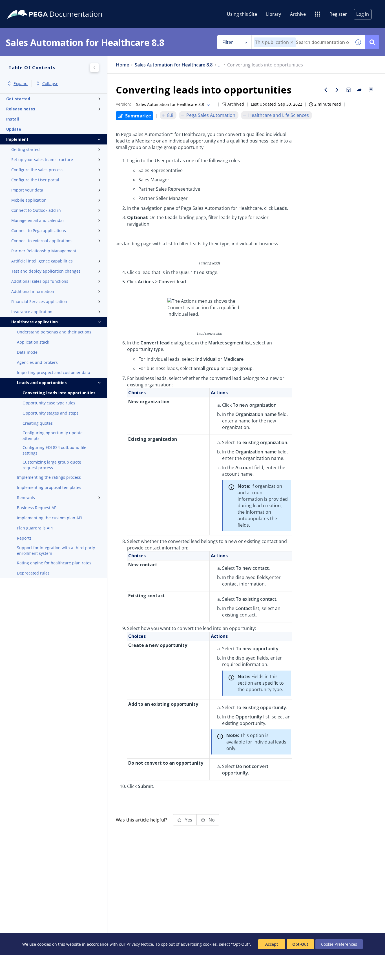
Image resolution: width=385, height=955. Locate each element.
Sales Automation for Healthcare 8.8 (174, 65)
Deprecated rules (33, 573)
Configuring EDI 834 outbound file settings (54, 450)
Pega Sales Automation (210, 115)
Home (122, 65)
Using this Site (242, 14)
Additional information (32, 291)
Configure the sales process (37, 169)
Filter (227, 42)
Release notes (20, 109)
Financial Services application (39, 301)
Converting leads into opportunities (59, 392)
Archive (298, 14)
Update (13, 129)
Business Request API (37, 507)
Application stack (33, 342)
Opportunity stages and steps (51, 413)
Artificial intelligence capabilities (42, 261)
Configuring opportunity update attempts (53, 435)
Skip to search (68, 6)
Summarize (138, 116)
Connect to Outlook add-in (36, 210)
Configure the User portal (35, 179)
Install (12, 119)
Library (273, 14)
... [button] (220, 65)
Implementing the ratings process (49, 477)
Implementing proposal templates (49, 487)
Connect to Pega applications (38, 230)
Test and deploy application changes (46, 271)
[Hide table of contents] (94, 67)
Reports (24, 538)
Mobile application (29, 200)
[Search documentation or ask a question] (372, 42)
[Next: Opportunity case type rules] (337, 89)
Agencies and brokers (37, 362)
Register (338, 14)
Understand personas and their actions (54, 332)
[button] (292, 42)
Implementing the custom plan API (49, 517)
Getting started (25, 149)
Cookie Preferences (339, 944)
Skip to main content (25, 6)
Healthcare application (34, 321)
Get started (18, 98)
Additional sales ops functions (39, 281)
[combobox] (301, 42)
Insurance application (31, 311)
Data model (28, 352)
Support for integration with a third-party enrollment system (56, 550)
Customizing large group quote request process (52, 464)
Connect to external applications (41, 240)
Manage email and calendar (37, 220)
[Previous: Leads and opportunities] (325, 89)
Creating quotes (38, 423)
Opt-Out (300, 944)
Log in (362, 14)
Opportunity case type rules (49, 403)
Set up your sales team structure (42, 159)
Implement (17, 139)
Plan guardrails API (35, 528)
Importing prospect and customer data (53, 372)
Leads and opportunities (42, 382)
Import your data (27, 190)
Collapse (50, 83)
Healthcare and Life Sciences (278, 115)
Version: (123, 104)
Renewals (26, 497)
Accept (271, 944)
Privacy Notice (140, 944)
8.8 (170, 115)
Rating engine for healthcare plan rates (54, 563)
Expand (21, 83)
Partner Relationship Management (43, 250)
